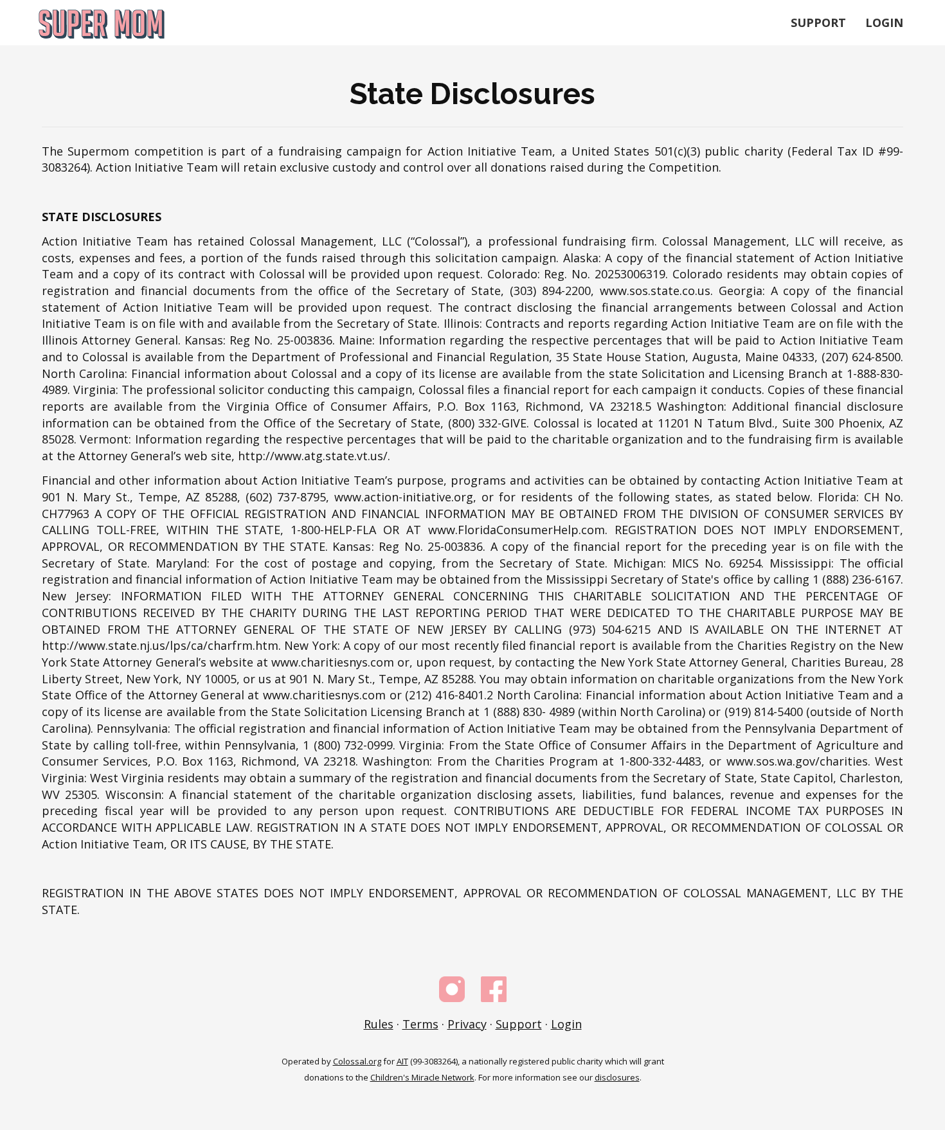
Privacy (467, 1024)
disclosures (617, 1077)
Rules (378, 1024)
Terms (420, 1024)
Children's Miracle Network (422, 1077)
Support (818, 22)
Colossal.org (357, 1061)
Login (884, 22)
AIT (402, 1061)
